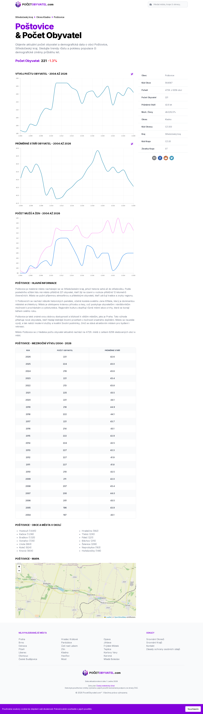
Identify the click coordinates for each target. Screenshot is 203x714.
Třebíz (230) (88, 534)
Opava (107, 639)
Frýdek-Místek (111, 645)
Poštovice (59, 17)
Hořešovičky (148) (91, 550)
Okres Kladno (43, 17)
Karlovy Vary (110, 652)
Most (63, 659)
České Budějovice (28, 659)
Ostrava (23, 645)
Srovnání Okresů (155, 639)
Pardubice (66, 642)
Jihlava (107, 642)
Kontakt (150, 645)
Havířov (65, 655)
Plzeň (21, 649)
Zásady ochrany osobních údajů (163, 649)
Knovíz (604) (26, 550)
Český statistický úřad (105, 686)
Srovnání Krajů (154, 642)
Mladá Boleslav (112, 659)
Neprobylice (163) (91, 547)
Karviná (108, 655)
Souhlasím (193, 709)
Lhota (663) (25, 544)
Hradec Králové (69, 639)
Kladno (168, 119)
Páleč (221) (87, 537)
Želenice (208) (89, 544)
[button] (19, 567)
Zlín (63, 649)
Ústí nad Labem (69, 645)
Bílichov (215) (89, 540)
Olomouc (23, 655)
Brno (21, 642)
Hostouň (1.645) (27, 530)
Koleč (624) (25, 547)
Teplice (107, 649)
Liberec (22, 652)
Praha (22, 639)
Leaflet (108, 617)
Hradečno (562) (90, 530)
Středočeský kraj (24, 17)
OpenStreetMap (120, 617)
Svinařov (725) (27, 540)
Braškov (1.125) (27, 537)
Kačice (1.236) (26, 534)
